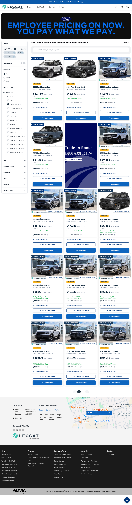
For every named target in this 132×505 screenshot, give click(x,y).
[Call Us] (127, 7)
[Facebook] (14, 430)
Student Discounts (8, 477)
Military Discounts (7, 480)
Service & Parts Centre (62, 458)
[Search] (35, 50)
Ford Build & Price (8, 467)
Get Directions (93, 413)
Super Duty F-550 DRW (18, 148)
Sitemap (73, 491)
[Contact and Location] (122, 7)
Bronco (13, 100)
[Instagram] (20, 430)
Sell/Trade (41, 7)
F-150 (13, 116)
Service (52, 7)
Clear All (23, 49)
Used (7, 81)
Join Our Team (86, 474)
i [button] (47, 102)
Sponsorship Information (90, 464)
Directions (84, 458)
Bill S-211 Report (112, 491)
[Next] (87, 391)
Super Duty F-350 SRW (17, 144)
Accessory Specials (61, 471)
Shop (29, 7)
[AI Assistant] (127, 500)
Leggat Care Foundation (89, 471)
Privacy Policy (99, 491)
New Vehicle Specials (9, 471)
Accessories (58, 477)
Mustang (13, 124)
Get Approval (6, 458)
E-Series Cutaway (16, 108)
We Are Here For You (89, 461)
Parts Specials (59, 467)
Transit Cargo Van (16, 152)
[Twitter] (17, 430)
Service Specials (60, 464)
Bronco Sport (15, 104)
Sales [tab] (41, 410)
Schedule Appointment (62, 454)
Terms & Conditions (85, 491)
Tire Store (58, 474)
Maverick (14, 120)
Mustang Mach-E (16, 128)
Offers (61, 7)
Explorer (13, 112)
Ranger (13, 132)
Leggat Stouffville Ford (41, 107)
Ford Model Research (9, 464)
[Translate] (116, 7)
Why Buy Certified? (8, 461)
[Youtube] (23, 430)
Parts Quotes (59, 461)
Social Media (85, 467)
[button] (14, 69)
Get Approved (33, 454)
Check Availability (48, 118)
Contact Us (111, 454)
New (7, 74)
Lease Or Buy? (6, 454)
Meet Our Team (86, 454)
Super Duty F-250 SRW (17, 136)
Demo (8, 77)
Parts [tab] (57, 410)
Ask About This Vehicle (48, 112)
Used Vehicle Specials (9, 474)
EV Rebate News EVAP (66, 2)
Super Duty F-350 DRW (18, 140)
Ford (9, 92)
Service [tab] (49, 410)
